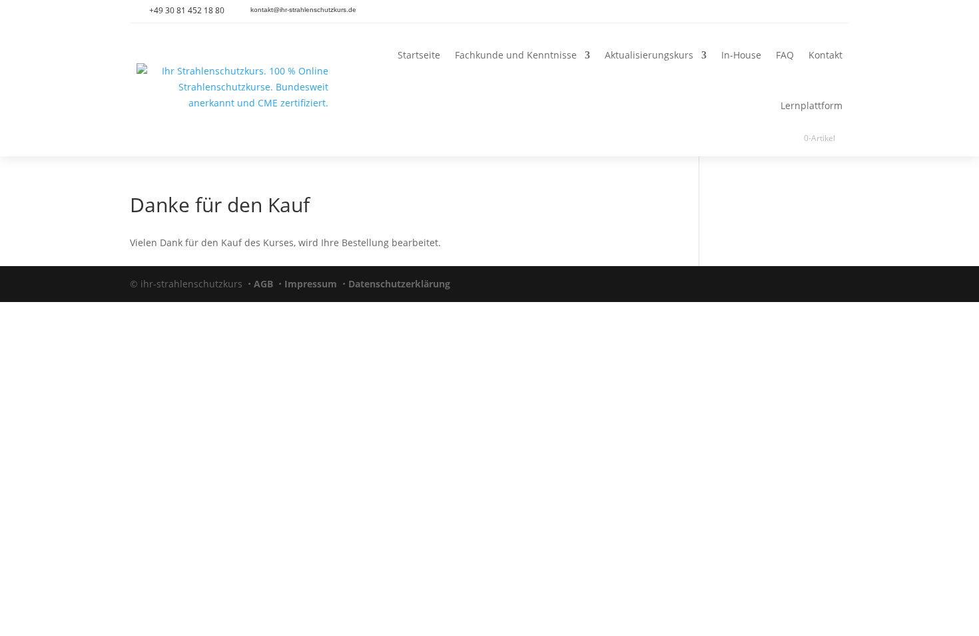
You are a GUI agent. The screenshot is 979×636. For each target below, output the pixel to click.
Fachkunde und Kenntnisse (516, 55)
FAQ (785, 55)
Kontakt (825, 55)
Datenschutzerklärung (399, 283)
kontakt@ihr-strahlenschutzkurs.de (303, 9)
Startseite (419, 55)
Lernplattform (811, 105)
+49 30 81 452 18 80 (186, 10)
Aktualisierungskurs (649, 55)
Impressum (310, 283)
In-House (741, 55)
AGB (263, 283)
